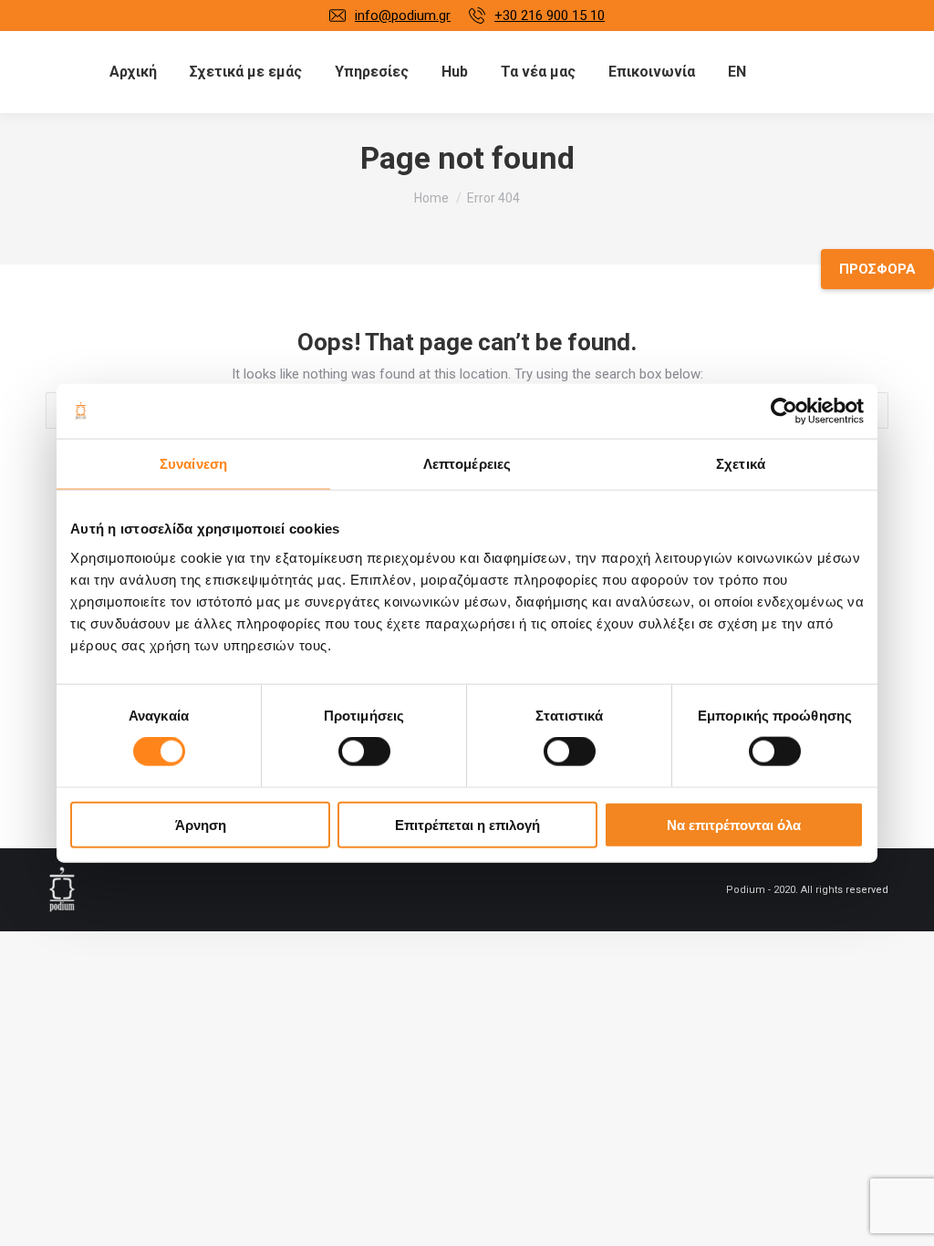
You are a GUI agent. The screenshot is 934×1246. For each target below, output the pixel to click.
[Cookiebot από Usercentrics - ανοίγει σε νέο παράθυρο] (784, 411)
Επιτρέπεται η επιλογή (467, 824)
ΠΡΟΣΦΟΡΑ (877, 269)
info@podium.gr (403, 15)
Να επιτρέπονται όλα (734, 824)
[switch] (364, 751)
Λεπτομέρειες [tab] (467, 464)
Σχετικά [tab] (740, 464)
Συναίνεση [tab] (193, 464)
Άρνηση (200, 824)
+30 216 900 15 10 (549, 15)
